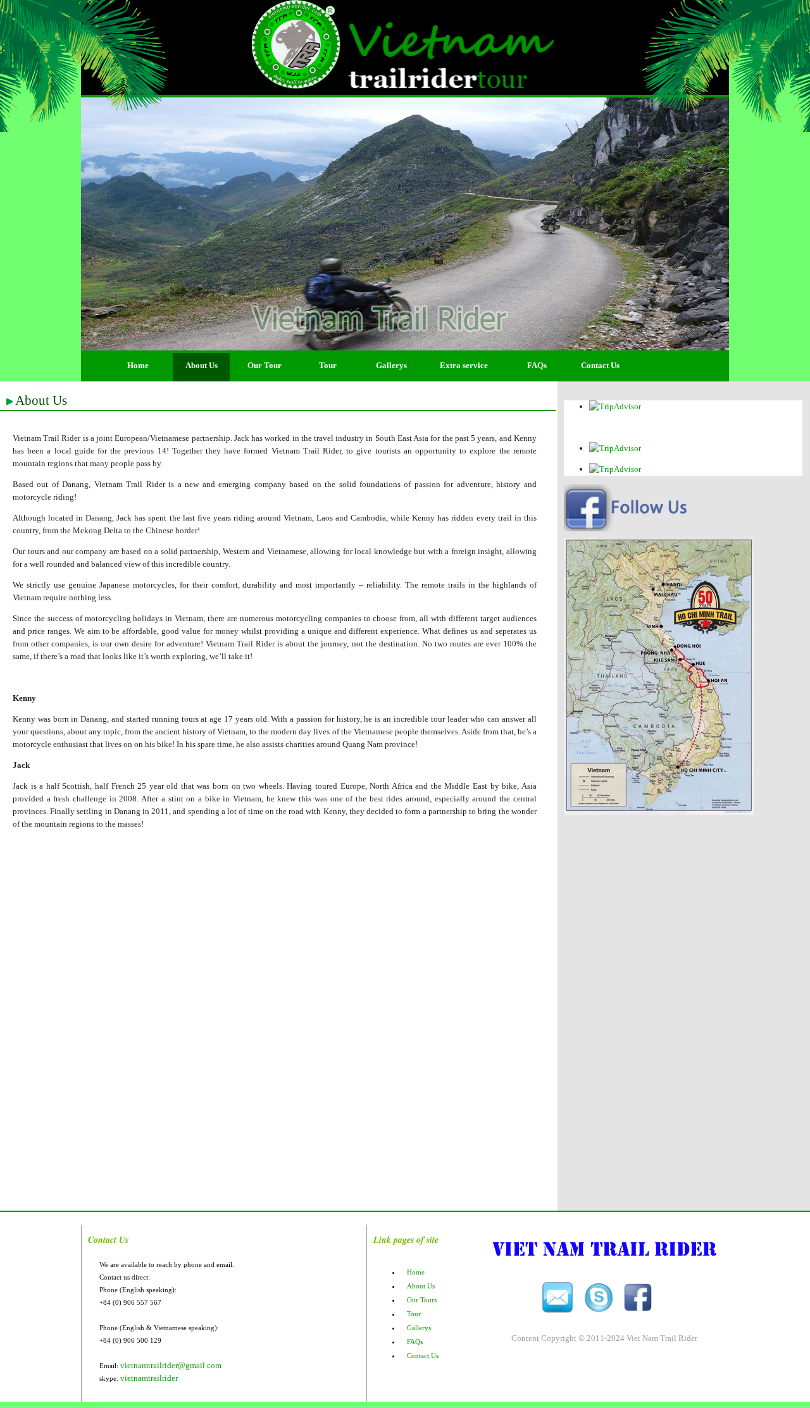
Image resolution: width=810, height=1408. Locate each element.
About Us (201, 365)
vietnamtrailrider (149, 1378)
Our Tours (422, 1300)
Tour (328, 365)
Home (138, 365)
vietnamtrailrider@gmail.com (170, 1365)
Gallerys (391, 365)
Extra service (464, 365)
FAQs (537, 365)
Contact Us (600, 365)
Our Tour (264, 365)
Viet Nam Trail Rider (661, 1338)
